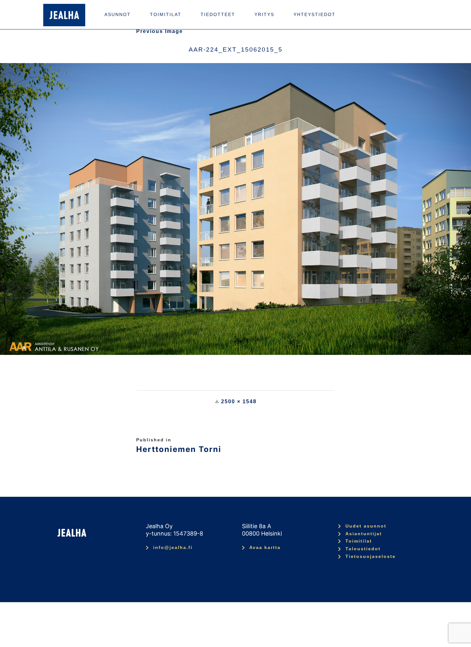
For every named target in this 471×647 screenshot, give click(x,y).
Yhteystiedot (314, 14)
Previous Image (159, 31)
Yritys (264, 14)
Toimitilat (165, 14)
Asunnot (117, 14)
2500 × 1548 (239, 401)
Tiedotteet (218, 14)
